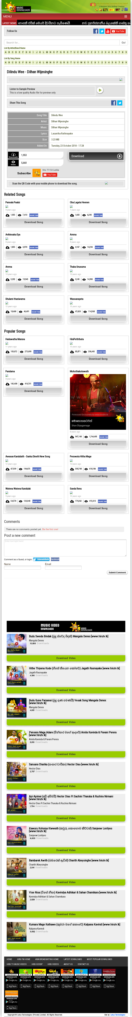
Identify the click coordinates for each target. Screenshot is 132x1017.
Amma (73, 234)
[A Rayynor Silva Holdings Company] (109, 6)
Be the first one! (50, 529)
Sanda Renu (76, 488)
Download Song (33, 222)
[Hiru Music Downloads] (17, 6)
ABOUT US (68, 964)
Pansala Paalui (13, 202)
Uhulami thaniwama (15, 298)
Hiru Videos (53, 964)
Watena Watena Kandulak (18, 488)
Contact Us (83, 964)
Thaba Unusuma (78, 266)
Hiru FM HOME (23, 959)
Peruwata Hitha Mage (80, 456)
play (100, 90)
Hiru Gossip (37, 964)
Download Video (66, 658)
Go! (124, 42)
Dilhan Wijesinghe (60, 121)
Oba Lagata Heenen (79, 202)
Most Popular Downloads (99, 959)
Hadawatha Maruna (15, 339)
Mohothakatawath (79, 371)
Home (9, 959)
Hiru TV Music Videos (16, 964)
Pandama (10, 371)
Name (7, 564)
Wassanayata (76, 298)
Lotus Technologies (118, 1015)
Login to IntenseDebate (41, 559)
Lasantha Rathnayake (62, 133)
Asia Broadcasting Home (47, 959)
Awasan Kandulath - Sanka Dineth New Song (28, 456)
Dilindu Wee (57, 115)
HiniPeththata (77, 339)
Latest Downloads (73, 959)
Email (48, 564)
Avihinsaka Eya (13, 234)
